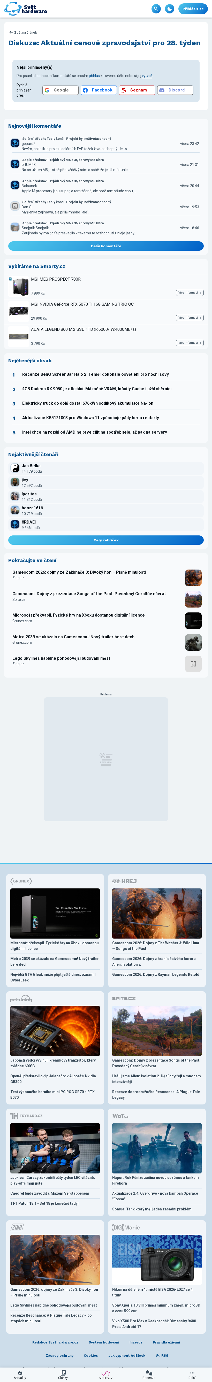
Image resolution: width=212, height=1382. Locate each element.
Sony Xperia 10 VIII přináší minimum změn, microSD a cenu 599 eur (156, 1308)
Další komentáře (106, 246)
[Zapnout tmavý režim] (169, 8)
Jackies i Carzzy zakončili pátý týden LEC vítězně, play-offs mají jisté (52, 1180)
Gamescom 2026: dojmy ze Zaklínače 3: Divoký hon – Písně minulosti (79, 572)
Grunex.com (22, 621)
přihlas (94, 76)
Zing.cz (18, 578)
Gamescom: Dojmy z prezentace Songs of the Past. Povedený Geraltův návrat (89, 593)
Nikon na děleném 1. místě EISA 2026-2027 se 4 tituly (152, 1292)
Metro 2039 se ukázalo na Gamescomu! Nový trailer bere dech (73, 636)
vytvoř (147, 76)
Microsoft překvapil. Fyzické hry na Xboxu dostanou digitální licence (78, 615)
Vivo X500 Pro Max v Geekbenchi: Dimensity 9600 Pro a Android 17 (154, 1324)
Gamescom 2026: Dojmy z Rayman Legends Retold (155, 974)
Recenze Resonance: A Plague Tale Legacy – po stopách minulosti (51, 1318)
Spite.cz (19, 599)
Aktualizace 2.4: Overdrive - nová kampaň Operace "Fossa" (155, 1196)
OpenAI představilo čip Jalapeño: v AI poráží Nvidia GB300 (53, 1079)
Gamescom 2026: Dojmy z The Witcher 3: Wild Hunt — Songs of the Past (155, 946)
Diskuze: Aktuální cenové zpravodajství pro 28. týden (104, 43)
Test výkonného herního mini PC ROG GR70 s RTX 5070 (52, 1095)
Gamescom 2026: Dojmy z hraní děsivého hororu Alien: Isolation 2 (154, 961)
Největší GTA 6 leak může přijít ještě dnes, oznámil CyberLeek (53, 977)
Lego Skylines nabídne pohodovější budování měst (61, 658)
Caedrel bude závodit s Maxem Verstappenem (49, 1193)
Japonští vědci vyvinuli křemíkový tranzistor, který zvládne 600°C (53, 1063)
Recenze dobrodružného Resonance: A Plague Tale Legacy (156, 1095)
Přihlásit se (193, 9)
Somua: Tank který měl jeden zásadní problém (152, 1209)
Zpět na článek (25, 32)
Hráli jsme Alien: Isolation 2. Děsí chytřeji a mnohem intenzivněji (156, 1079)
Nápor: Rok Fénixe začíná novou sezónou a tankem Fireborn (155, 1180)
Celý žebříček (106, 540)
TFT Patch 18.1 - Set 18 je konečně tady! (44, 1203)
